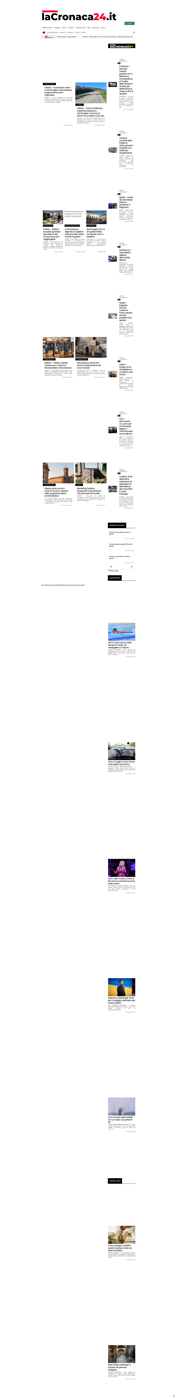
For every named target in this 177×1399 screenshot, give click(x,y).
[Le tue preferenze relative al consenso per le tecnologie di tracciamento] (174, 1396)
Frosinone (95, 28)
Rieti (88, 28)
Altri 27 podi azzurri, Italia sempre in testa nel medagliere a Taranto (120, 645)
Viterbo (71, 28)
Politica (62, 32)
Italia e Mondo (47, 28)
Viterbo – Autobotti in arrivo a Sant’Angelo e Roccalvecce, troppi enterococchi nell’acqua (58, 91)
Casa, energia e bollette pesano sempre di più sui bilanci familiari (120, 1248)
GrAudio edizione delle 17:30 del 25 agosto (120, 533)
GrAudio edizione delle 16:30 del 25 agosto (120, 557)
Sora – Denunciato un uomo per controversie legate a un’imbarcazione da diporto (126, 426)
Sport (77, 32)
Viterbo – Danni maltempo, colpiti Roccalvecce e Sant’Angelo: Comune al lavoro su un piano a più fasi (90, 112)
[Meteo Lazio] (113, 571)
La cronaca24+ (52, 32)
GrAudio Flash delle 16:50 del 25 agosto (119, 545)
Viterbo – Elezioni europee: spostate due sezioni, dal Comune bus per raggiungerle (51, 234)
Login (129, 23)
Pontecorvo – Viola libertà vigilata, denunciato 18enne (125, 255)
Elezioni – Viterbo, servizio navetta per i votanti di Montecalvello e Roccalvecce (58, 365)
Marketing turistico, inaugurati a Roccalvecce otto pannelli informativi (89, 491)
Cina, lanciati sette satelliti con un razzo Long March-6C (120, 1120)
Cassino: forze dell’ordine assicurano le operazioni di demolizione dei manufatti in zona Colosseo (125, 485)
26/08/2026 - (102, 37)
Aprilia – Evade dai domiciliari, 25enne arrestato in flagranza (126, 202)
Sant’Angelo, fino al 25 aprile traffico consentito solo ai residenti (96, 233)
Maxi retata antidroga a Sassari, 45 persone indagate (119, 1367)
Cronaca (70, 32)
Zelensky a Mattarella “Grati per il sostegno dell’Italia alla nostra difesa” (121, 1000)
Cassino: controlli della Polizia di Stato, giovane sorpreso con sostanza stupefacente (126, 145)
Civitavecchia (80, 28)
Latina (103, 28)
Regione (57, 28)
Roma (64, 28)
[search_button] (134, 32)
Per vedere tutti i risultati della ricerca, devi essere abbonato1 (63, 585)
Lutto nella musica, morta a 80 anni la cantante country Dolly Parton (121, 881)
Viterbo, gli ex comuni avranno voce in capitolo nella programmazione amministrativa (56, 492)
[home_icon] (44, 32)
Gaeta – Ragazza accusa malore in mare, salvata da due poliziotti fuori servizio (125, 311)
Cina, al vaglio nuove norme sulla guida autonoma (121, 763)
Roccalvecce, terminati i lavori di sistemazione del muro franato (89, 365)
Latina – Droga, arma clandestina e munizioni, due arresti (126, 369)
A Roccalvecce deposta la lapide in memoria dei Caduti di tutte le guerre (74, 233)
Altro (83, 32)
